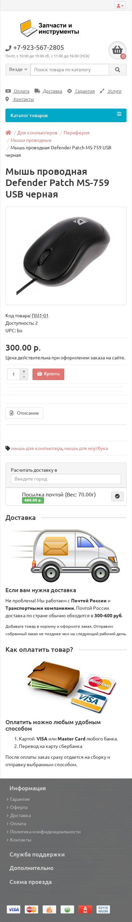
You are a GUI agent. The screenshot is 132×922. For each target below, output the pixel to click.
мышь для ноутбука (86, 448)
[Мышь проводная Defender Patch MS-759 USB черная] (66, 256)
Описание (28, 413)
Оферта (18, 807)
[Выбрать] (117, 496)
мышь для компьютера (36, 448)
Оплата (21, 91)
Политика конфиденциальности (45, 831)
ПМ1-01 (40, 315)
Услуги (114, 91)
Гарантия (84, 91)
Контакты (23, 99)
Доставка (52, 91)
